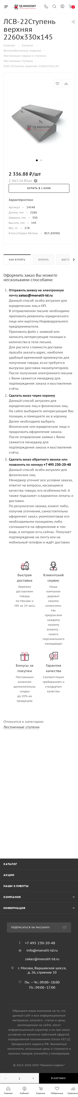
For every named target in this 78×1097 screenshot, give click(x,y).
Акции (8, 875)
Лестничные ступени (21, 727)
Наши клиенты (16, 886)
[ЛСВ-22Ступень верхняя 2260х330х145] (39, 125)
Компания (12, 897)
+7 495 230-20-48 (40, 943)
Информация (14, 908)
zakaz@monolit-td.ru (42, 959)
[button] (37, 160)
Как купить (17, 259)
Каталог (10, 864)
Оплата (43, 259)
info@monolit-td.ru (42, 950)
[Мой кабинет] (62, 7)
